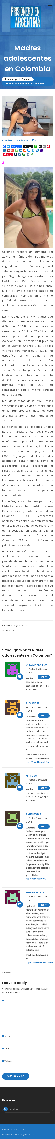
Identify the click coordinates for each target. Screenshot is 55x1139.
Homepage (11, 79)
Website (8, 1060)
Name (7, 1036)
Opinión (26, 79)
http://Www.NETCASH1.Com (39, 962)
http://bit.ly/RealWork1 (36, 878)
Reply (43, 677)
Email (7, 1048)
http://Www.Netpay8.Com (38, 761)
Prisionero (23, 140)
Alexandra (32, 703)
